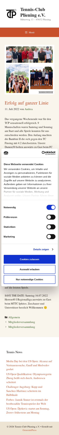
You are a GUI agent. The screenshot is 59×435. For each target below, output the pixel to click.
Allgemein (14, 317)
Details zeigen (41, 249)
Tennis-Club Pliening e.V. (32, 12)
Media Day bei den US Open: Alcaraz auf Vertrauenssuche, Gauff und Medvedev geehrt (29, 365)
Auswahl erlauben (29, 269)
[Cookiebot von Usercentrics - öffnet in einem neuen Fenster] (42, 153)
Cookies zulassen (29, 259)
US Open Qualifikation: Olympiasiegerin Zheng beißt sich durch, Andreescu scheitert (28, 378)
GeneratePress (30, 430)
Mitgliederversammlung (21, 322)
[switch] (50, 217)
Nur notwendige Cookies (29, 279)
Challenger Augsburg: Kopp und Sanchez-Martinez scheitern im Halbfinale (24, 391)
